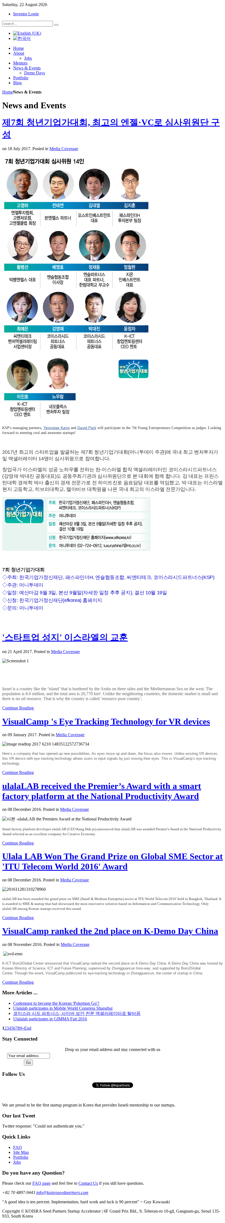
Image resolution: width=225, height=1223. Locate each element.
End (27, 1028)
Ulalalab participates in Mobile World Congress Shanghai (63, 1008)
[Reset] (56, 25)
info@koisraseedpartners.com (62, 1192)
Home (7, 92)
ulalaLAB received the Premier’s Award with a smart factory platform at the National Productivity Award (101, 791)
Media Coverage (63, 148)
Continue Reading (18, 708)
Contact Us (88, 1183)
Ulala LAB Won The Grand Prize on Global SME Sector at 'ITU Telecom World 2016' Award (112, 861)
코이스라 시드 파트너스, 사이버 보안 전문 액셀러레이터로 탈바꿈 (76, 1013)
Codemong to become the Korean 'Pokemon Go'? (56, 1003)
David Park (86, 428)
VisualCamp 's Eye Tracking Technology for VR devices (106, 721)
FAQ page (41, 1183)
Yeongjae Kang (56, 428)
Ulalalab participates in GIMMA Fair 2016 (50, 1019)
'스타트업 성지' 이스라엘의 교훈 (65, 637)
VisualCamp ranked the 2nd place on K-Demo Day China (110, 931)
